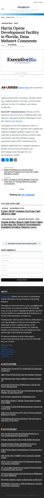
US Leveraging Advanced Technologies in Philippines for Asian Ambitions (22, 475)
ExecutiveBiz (6, 296)
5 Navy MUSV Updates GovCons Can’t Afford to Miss (20, 212)
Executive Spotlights (26, 219)
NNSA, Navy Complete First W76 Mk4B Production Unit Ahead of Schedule (21, 463)
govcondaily (10, 429)
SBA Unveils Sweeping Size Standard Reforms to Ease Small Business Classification (20, 435)
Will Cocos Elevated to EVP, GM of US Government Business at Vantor (21, 414)
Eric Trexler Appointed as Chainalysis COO (18, 397)
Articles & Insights (7, 349)
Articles (5, 208)
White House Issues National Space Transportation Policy (21, 451)
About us (4, 347)
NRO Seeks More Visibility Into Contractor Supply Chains (21, 457)
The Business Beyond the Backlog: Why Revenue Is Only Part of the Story (21, 420)
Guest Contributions (8, 352)
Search (39, 244)
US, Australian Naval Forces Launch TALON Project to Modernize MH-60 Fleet (21, 469)
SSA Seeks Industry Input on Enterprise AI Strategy (21, 480)
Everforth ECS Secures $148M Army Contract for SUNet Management (20, 386)
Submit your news (7, 354)
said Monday (17, 121)
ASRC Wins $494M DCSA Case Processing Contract (21, 375)
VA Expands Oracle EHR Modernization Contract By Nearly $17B (21, 408)
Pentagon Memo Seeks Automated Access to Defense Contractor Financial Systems (18, 445)
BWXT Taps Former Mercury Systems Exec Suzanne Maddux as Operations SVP (22, 392)
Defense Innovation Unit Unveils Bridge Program (20, 440)
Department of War (17, 208)
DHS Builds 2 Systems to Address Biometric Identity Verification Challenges (21, 485)
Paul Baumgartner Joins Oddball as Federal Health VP (21, 380)
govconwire (9, 364)
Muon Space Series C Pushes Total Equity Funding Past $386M (21, 402)
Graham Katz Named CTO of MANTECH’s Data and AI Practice (21, 370)
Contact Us (5, 356)
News (37, 219)
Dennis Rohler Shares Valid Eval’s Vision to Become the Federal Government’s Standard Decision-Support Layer (22, 224)
